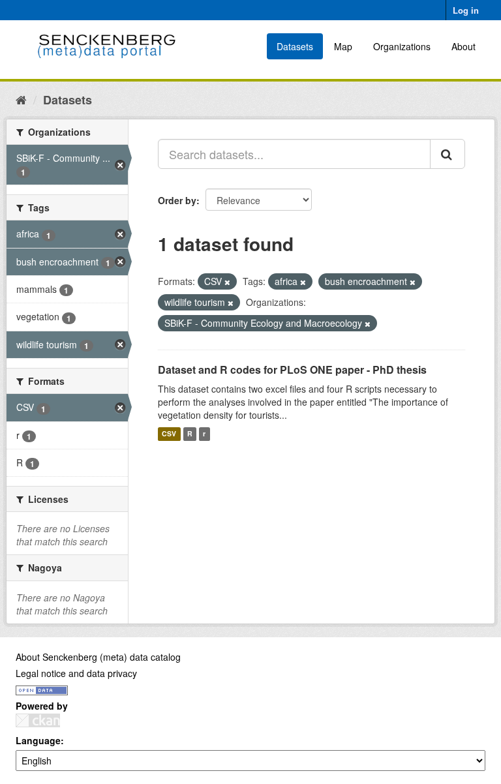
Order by (177, 200)
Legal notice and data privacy (76, 673)
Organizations (402, 46)
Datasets (295, 46)
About (463, 46)
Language (38, 740)
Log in (466, 10)
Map (343, 46)
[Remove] (227, 282)
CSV (169, 434)
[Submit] (447, 154)
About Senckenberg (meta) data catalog (98, 656)
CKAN (38, 720)
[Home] (21, 99)
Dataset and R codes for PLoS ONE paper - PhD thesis (292, 369)
